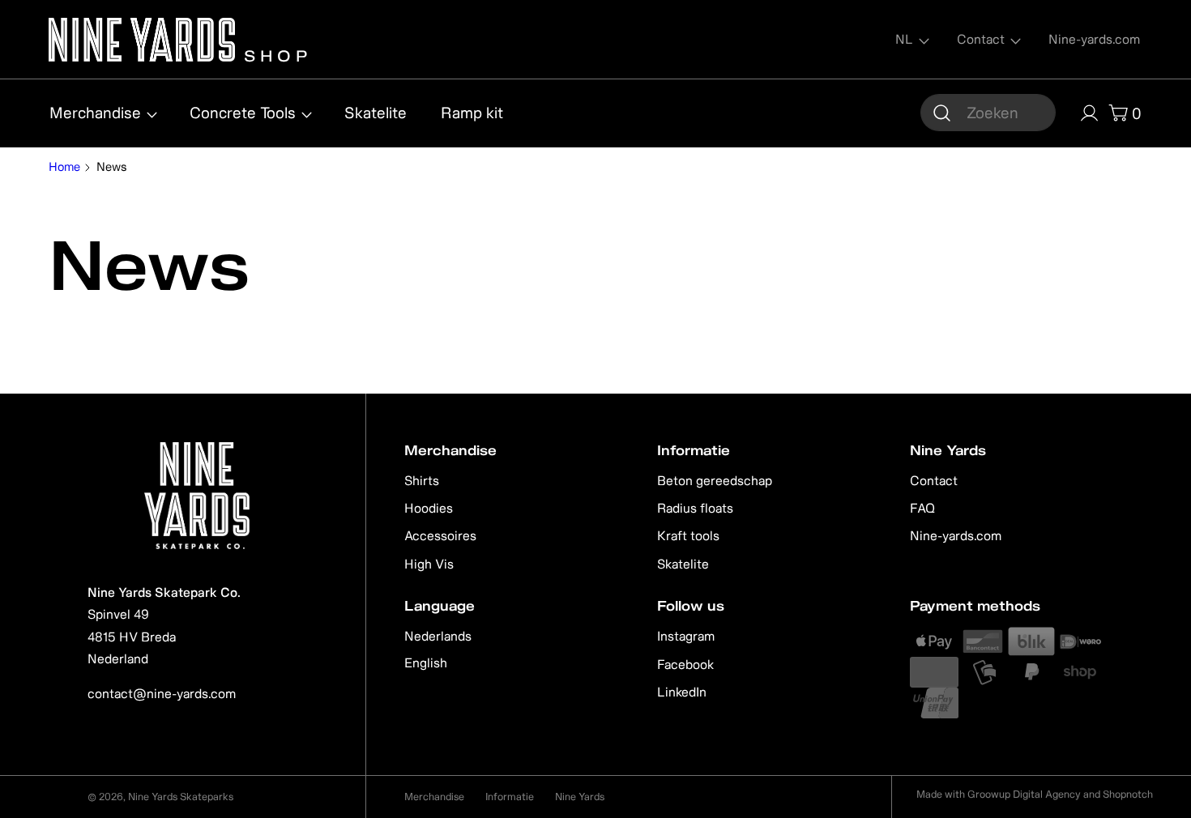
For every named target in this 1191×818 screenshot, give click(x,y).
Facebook (685, 664)
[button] (988, 112)
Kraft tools (688, 535)
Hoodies (428, 508)
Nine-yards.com (955, 535)
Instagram (686, 636)
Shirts (421, 480)
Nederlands (438, 636)
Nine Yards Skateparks (180, 796)
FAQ (922, 508)
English (425, 662)
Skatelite (683, 564)
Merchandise (434, 796)
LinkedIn (681, 692)
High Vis (429, 564)
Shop (273, 54)
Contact (934, 480)
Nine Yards (579, 796)
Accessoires (440, 535)
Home (64, 167)
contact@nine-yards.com (162, 693)
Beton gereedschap (714, 480)
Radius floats (695, 508)
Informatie (509, 796)
